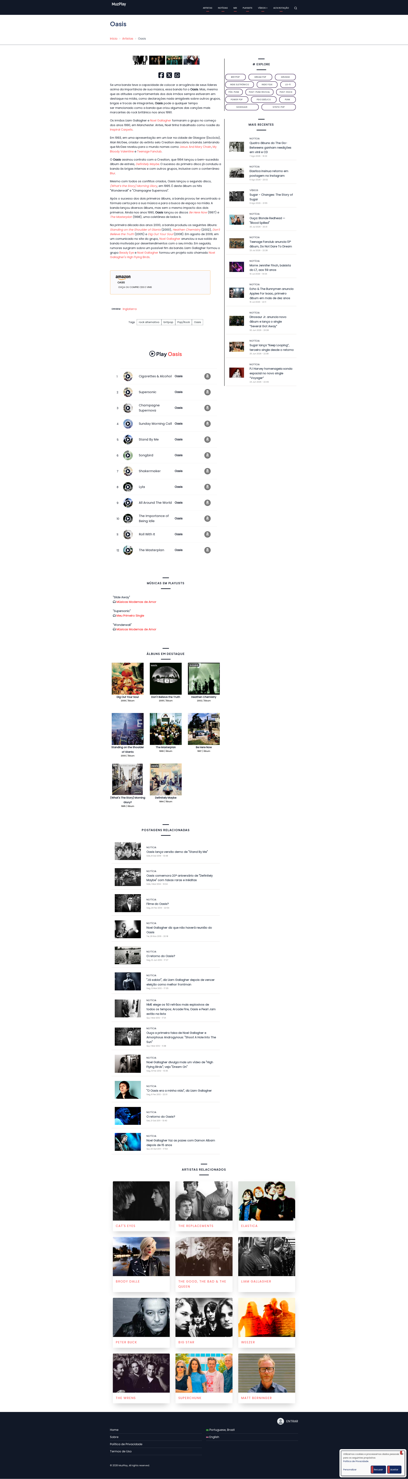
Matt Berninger (256, 1398)
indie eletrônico (239, 84)
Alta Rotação (281, 7)
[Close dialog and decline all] (402, 1453)
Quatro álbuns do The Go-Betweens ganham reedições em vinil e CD (270, 147)
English (214, 1437)
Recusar (378, 1469)
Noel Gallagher (160, 120)
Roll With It (147, 534)
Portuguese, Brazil (222, 1430)
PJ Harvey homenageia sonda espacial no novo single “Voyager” (271, 373)
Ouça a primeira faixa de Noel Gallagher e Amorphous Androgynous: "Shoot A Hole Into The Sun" (181, 1037)
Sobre (114, 1437)
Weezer (248, 1342)
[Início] (126, 8)
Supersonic (147, 392)
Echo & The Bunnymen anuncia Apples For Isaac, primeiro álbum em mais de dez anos (271, 293)
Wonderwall (122, 625)
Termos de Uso (121, 1451)
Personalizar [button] (350, 1469)
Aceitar (394, 1469)
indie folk (267, 84)
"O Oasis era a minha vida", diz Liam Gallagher (179, 1091)
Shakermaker (150, 471)
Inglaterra (130, 309)
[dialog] (373, 1463)
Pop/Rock (183, 322)
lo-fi (288, 84)
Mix (235, 7)
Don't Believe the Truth (165, 697)
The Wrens (126, 1398)
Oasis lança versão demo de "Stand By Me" (177, 852)
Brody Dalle (128, 1281)
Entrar (292, 1421)
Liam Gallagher (256, 1281)
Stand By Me (149, 439)
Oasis (197, 322)
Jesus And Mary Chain (195, 147)
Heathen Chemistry (203, 697)
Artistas (207, 7)
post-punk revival (259, 92)
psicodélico (264, 99)
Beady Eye (126, 253)
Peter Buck (126, 1342)
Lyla (142, 487)
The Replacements (196, 1226)
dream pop (260, 77)
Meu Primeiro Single (130, 616)
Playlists (247, 7)
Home (114, 1430)
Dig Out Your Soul (128, 697)
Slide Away (121, 597)
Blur (112, 173)
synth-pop (279, 107)
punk (287, 99)
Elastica (249, 1226)
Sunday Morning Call (155, 423)
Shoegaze (242, 107)
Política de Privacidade (126, 1444)
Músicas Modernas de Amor (136, 602)
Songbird (146, 455)
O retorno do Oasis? (160, 956)
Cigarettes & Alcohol (155, 376)
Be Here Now (204, 747)
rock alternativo (149, 322)
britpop (168, 322)
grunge (285, 77)
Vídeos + (263, 7)
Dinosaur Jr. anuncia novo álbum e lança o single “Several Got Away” (268, 321)
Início (113, 39)
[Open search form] (295, 8)
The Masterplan (151, 550)
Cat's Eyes (125, 1226)
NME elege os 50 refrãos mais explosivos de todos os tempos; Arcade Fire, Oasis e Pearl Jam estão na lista (181, 1009)
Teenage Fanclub (149, 151)
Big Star (186, 1342)
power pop (237, 99)
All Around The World (155, 502)
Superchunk (189, 1398)
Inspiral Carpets (121, 130)
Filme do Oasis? (157, 904)
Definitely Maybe (165, 798)
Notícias (223, 7)
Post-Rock (286, 92)
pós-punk (234, 92)
